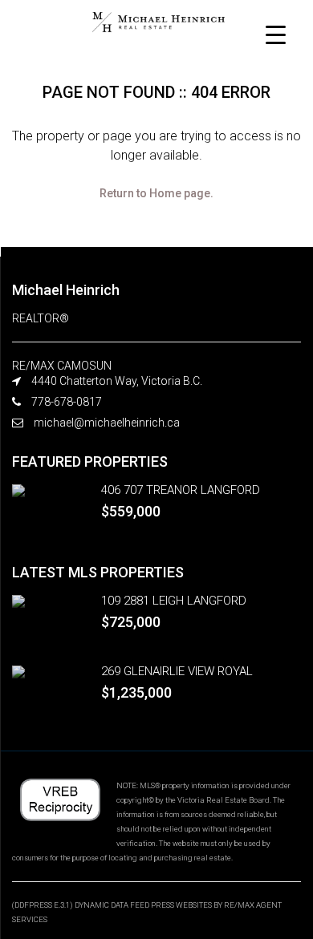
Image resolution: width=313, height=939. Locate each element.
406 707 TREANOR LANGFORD (180, 490)
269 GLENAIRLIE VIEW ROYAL (177, 671)
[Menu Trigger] (276, 34)
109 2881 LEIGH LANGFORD (173, 600)
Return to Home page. (156, 193)
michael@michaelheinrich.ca (107, 422)
